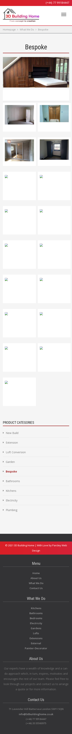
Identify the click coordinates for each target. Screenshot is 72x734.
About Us (36, 578)
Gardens (36, 628)
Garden (10, 462)
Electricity (11, 500)
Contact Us (36, 588)
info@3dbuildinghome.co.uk (36, 714)
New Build (12, 433)
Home (36, 573)
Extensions (36, 638)
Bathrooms (13, 481)
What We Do (27, 29)
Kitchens (11, 491)
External (36, 643)
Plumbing (11, 510)
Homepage (9, 29)
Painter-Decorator (36, 648)
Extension (12, 442)
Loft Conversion (16, 452)
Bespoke (43, 29)
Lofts (36, 633)
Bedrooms (36, 618)
